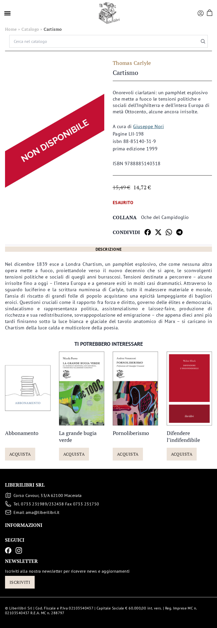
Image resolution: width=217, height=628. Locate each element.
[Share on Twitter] (158, 232)
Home (11, 29)
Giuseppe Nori (148, 126)
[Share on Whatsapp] (169, 232)
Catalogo (30, 29)
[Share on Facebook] (147, 232)
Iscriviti (20, 582)
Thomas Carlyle (132, 62)
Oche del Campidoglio (165, 217)
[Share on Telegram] (179, 232)
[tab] (108, 249)
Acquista (20, 454)
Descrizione (109, 249)
